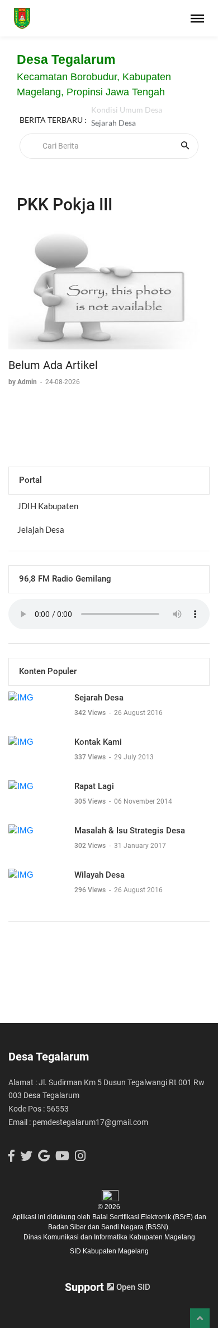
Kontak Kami (98, 742)
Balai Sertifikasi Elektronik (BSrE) (143, 1217)
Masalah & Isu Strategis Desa (129, 831)
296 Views (90, 890)
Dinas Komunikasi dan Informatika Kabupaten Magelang (109, 1237)
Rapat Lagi (94, 786)
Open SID (132, 1287)
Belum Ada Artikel (53, 365)
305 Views (90, 801)
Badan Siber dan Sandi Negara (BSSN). (109, 1227)
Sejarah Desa (113, 128)
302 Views (90, 846)
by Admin (23, 382)
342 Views (90, 713)
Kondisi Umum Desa (126, 115)
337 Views (90, 757)
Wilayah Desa (99, 875)
